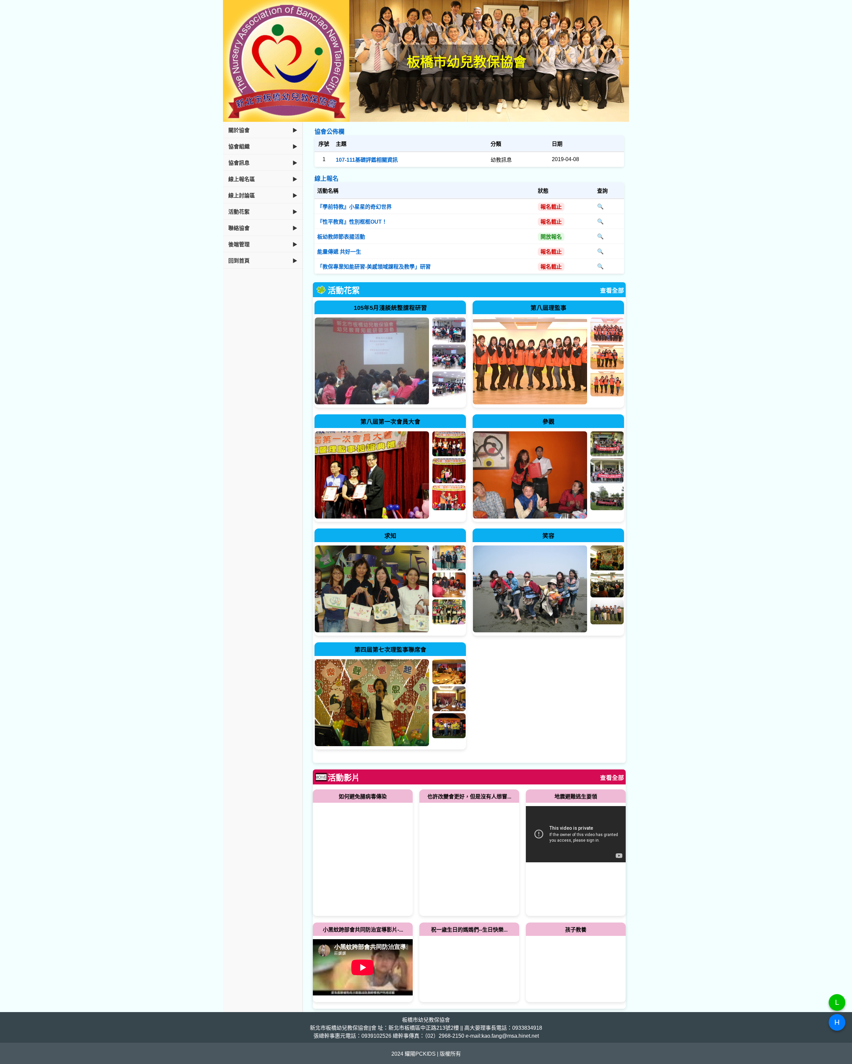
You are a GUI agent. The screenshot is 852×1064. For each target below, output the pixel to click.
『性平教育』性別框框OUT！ (352, 222)
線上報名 (326, 178)
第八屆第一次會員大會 (390, 421)
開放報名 (551, 237)
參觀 (548, 421)
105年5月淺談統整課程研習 (390, 308)
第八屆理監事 (548, 308)
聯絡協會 (239, 228)
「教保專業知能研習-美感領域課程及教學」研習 (374, 267)
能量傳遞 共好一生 (339, 252)
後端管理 (239, 244)
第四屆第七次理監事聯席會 (390, 649)
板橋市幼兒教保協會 (467, 62)
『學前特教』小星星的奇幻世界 (354, 207)
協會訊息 (239, 163)
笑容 (548, 535)
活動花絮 (239, 212)
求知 (390, 535)
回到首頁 (239, 261)
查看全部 (612, 290)
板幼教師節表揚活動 (341, 237)
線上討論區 (241, 195)
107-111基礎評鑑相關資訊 (367, 160)
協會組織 (239, 146)
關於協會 (239, 130)
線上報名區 (241, 179)
